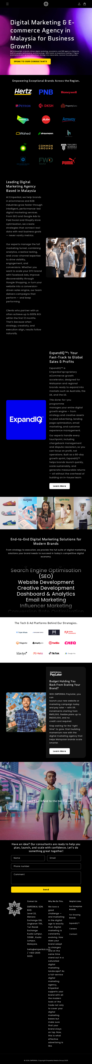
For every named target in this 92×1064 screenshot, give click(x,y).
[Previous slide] (3, 513)
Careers (73, 928)
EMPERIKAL (34, 1060)
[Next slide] (89, 513)
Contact (73, 934)
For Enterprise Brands (75, 908)
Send (46, 889)
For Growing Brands (75, 916)
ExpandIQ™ (74, 923)
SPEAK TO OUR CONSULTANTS (30, 61)
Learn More (59, 486)
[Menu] (7, 4)
